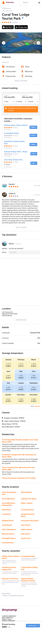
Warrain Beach (26, 492)
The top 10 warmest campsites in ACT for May (19, 478)
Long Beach (6, 514)
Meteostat (37, 406)
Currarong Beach (27, 510)
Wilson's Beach (27, 503)
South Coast (9, 11)
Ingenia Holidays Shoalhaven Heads (28, 580)
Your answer (13, 252)
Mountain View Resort (10, 578)
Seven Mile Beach (8, 499)
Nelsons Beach (26, 529)
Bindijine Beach (8, 520)
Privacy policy (7, 619)
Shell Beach (6, 510)
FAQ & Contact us (7, 617)
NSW (3, 11)
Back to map (7, 8)
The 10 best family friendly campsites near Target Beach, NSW (20, 441)
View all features (21, 81)
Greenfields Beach (9, 538)
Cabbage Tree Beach (29, 499)
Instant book (32, 625)
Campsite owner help (9, 616)
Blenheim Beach (8, 534)
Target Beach (7, 525)
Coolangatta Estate (28, 556)
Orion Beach (25, 525)
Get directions (21, 320)
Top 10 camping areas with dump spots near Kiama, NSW (18, 468)
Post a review (21, 227)
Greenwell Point (8, 543)
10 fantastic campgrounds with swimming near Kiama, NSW (19, 456)
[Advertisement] (21, 281)
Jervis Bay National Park (9, 493)
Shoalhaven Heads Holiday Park (9, 568)
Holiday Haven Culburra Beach (11, 557)
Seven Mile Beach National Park (8, 504)
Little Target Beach (9, 529)
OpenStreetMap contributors (16, 595)
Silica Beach (25, 534)
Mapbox (5, 595)
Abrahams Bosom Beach (27, 515)
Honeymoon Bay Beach (30, 520)
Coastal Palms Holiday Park (29, 568)
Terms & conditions (8, 620)
